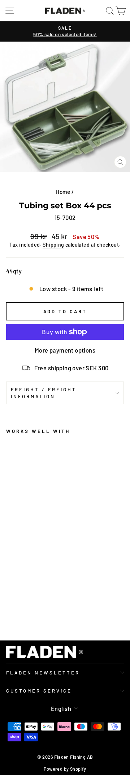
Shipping (53, 245)
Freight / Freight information (44, 393)
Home (63, 191)
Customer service (39, 691)
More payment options (65, 350)
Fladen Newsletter (43, 673)
